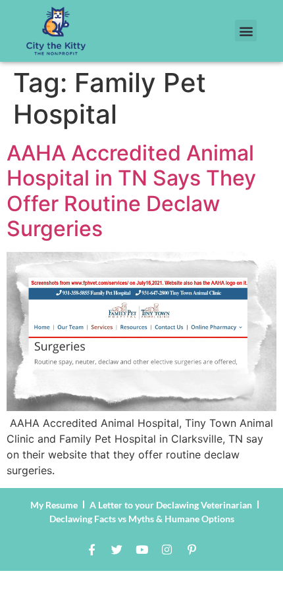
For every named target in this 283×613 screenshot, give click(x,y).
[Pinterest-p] (191, 550)
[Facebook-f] (91, 550)
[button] (246, 30)
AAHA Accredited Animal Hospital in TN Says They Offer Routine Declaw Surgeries (131, 190)
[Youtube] (141, 550)
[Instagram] (166, 550)
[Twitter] (116, 550)
